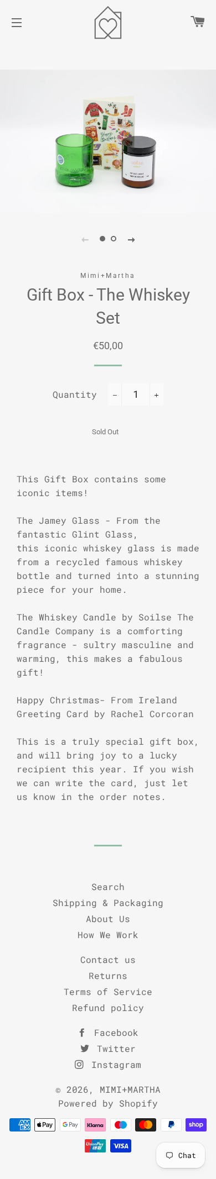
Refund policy (108, 1007)
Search (108, 886)
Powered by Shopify (108, 1103)
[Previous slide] (85, 239)
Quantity (75, 394)
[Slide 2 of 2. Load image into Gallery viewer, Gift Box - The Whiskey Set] (113, 239)
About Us (108, 918)
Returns (108, 975)
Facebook (113, 1032)
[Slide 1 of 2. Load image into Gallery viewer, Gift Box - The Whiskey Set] (102, 239)
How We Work (108, 934)
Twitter (113, 1048)
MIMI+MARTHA (130, 1089)
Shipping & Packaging (108, 902)
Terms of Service (108, 991)
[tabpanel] (108, 141)
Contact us (108, 959)
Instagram (113, 1064)
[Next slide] (131, 239)
